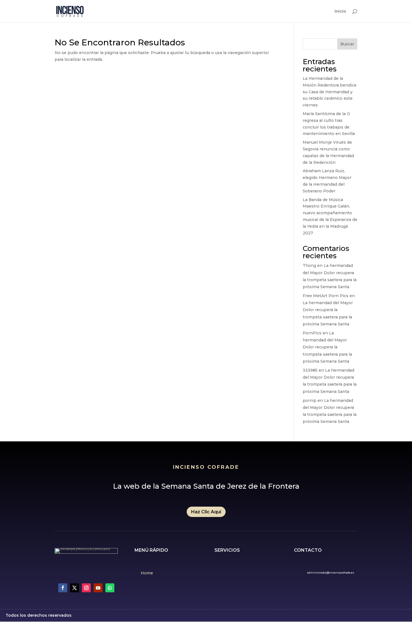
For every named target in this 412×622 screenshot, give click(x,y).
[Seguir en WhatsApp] (109, 587)
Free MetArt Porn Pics (325, 295)
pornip (309, 400)
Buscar (347, 43)
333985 (310, 370)
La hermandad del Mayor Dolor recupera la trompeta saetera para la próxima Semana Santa (327, 347)
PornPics (312, 333)
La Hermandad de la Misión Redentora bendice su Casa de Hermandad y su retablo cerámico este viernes (330, 92)
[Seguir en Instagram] (86, 587)
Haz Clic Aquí (206, 511)
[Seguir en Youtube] (98, 587)
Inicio (340, 11)
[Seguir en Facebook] (62, 587)
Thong (309, 265)
